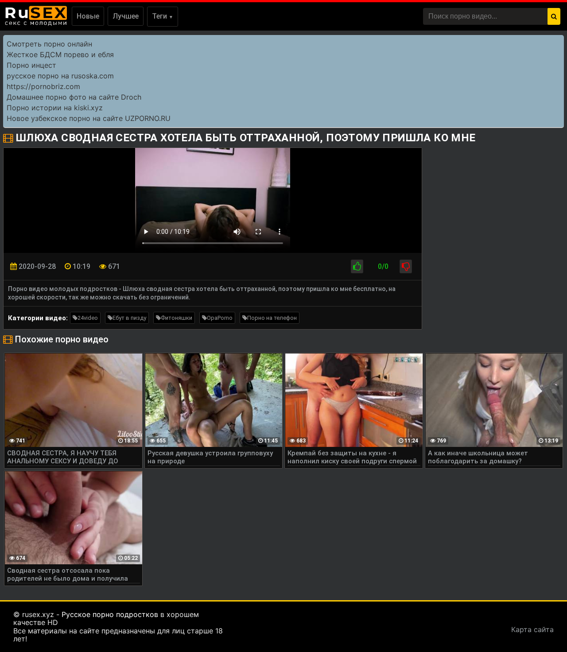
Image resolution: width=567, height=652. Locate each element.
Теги (162, 16)
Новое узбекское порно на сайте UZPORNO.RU (89, 118)
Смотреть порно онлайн (49, 43)
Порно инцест (31, 65)
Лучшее (126, 16)
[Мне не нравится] (406, 266)
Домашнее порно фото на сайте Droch (74, 97)
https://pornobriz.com (43, 86)
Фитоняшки (176, 317)
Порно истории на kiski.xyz (55, 107)
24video (88, 317)
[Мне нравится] (357, 266)
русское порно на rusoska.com (60, 75)
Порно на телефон (272, 317)
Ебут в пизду (129, 317)
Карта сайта (532, 629)
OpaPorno (220, 317)
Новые (88, 16)
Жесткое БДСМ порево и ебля (60, 54)
